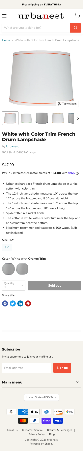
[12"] (7, 252)
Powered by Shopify (41, 444)
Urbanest (12, 146)
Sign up (62, 368)
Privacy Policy (36, 434)
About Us (12, 430)
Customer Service (32, 430)
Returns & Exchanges (59, 430)
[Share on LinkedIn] (20, 303)
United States (39, 397)
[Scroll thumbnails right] (77, 118)
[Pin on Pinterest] (28, 303)
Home (6, 40)
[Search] (75, 28)
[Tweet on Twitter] (13, 303)
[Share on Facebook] (5, 303)
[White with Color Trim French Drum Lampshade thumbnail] (10, 118)
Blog (52, 434)
